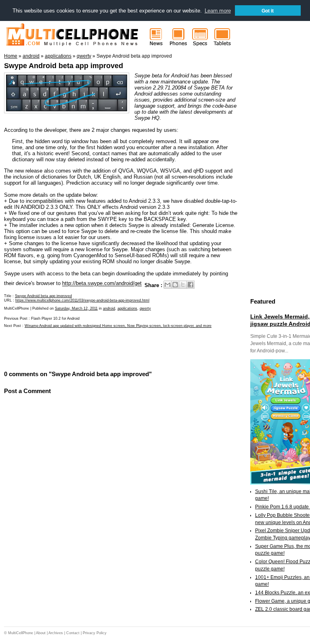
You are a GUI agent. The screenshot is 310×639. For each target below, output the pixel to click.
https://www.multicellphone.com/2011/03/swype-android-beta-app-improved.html (82, 300)
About (41, 633)
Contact (73, 633)
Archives (55, 633)
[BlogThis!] (175, 285)
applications (127, 308)
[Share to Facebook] (190, 285)
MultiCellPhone (20, 633)
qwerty (145, 308)
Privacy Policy (95, 633)
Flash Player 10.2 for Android (55, 318)
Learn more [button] (218, 11)
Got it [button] (268, 10)
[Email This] (167, 285)
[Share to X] (183, 285)
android (109, 308)
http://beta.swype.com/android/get (102, 284)
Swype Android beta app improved (63, 66)
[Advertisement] (98, 349)
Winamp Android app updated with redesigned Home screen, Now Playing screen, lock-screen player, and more (118, 326)
